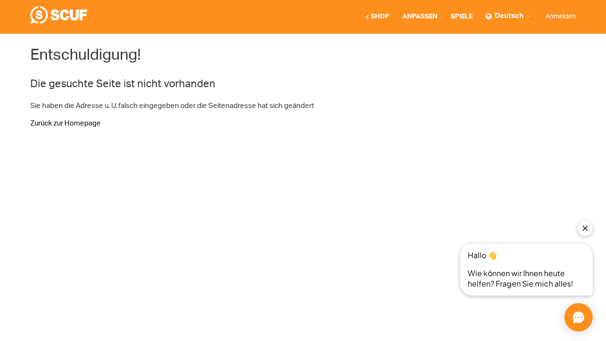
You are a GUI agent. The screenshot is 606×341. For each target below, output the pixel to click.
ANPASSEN (419, 16)
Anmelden (560, 16)
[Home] (58, 21)
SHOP (380, 16)
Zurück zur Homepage (65, 123)
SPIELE (461, 16)
